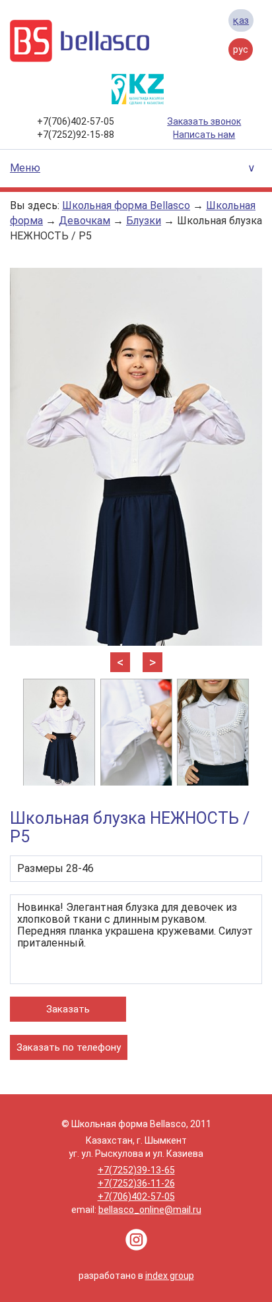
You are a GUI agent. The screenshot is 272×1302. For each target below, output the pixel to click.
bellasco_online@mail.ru (149, 1209)
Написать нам (204, 134)
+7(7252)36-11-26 (136, 1183)
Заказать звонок (204, 121)
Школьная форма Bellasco (126, 205)
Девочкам (84, 220)
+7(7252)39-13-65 (136, 1170)
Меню (25, 168)
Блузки (143, 220)
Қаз (241, 20)
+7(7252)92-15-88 (75, 134)
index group (169, 1275)
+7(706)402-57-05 (75, 121)
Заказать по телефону (69, 1047)
